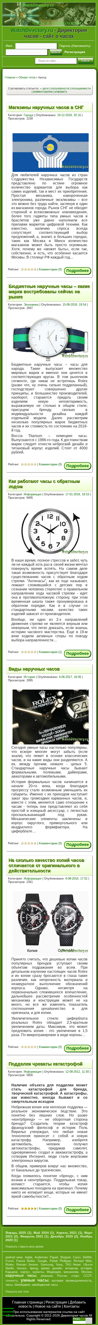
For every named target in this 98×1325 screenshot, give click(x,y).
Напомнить (80, 46)
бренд (34, 1268)
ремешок (47, 1275)
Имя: (9, 46)
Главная (10, 77)
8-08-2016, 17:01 (76, 878)
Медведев (54, 1272)
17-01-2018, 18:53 (77, 494)
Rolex (9, 1264)
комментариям (42, 91)
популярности (60, 88)
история (86, 1268)
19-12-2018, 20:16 (69, 115)
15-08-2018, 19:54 (74, 304)
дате (46, 88)
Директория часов (74, 1315)
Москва (86, 1272)
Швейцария (22, 1284)
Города (28, 115)
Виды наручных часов (33, 668)
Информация (32, 494)
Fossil (9, 1261)
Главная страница (27, 1302)
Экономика (31, 304)
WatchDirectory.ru (32, 30)
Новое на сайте (48, 1306)
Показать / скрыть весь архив (24, 1246)
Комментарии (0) (50, 269)
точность (11, 1280)
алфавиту (60, 91)
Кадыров (11, 1272)
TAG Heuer (73, 1264)
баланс (22, 1268)
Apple (28, 1257)
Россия (62, 1275)
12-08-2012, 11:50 (77, 1071)
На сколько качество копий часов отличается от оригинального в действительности (46, 865)
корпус (25, 1272)
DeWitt (87, 1257)
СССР (87, 1275)
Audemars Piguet (46, 1257)
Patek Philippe (60, 1261)
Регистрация (56, 1302)
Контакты (72, 1306)
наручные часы (20, 1275)
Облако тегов (26, 77)
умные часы (35, 1280)
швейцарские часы (45, 1284)
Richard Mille (83, 1261)
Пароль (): (75, 46)
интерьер (71, 1268)
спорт (75, 1275)
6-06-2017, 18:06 (70, 677)
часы (9, 1284)
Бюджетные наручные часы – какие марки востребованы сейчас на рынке (49, 291)
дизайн (57, 1268)
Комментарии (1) (50, 652)
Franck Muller (25, 1261)
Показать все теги (17, 1291)
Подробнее (77, 270)
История (29, 677)
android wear (14, 1257)
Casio (76, 1257)
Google (42, 1261)
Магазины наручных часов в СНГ (45, 107)
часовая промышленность (71, 1280)
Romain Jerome (27, 1264)
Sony (59, 1264)
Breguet (65, 1257)
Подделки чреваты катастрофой (45, 1063)
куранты (38, 1272)
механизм (71, 1272)
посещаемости (81, 88)
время (45, 1268)
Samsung (47, 1264)
